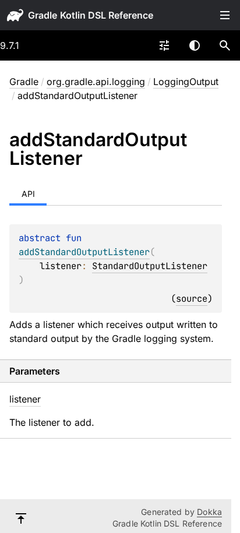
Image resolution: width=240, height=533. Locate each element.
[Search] (225, 45)
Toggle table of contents (225, 15)
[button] (225, 45)
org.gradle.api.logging (96, 81)
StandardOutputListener (149, 266)
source (191, 298)
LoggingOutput (185, 81)
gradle (42, 15)
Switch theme (194, 45)
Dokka (209, 512)
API (28, 194)
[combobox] (164, 45)
